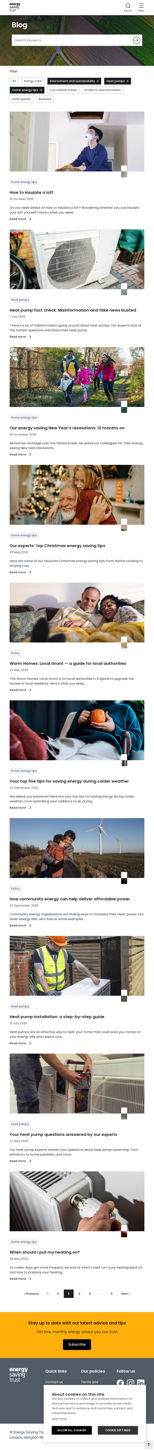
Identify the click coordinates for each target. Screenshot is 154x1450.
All (14, 81)
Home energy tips (25, 90)
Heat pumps (116, 81)
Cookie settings (118, 1430)
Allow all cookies (71, 1430)
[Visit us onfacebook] (120, 1384)
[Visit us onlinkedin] (140, 1384)
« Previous (31, 1294)
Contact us (54, 1382)
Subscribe (77, 1344)
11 (111, 1294)
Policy (15, 653)
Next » (125, 1294)
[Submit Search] (136, 40)
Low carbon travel (63, 90)
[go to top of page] (149, 1445)
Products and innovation (103, 90)
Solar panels (21, 99)
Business (45, 99)
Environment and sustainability (72, 81)
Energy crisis (33, 81)
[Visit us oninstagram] (130, 1384)
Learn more (59, 1419)
